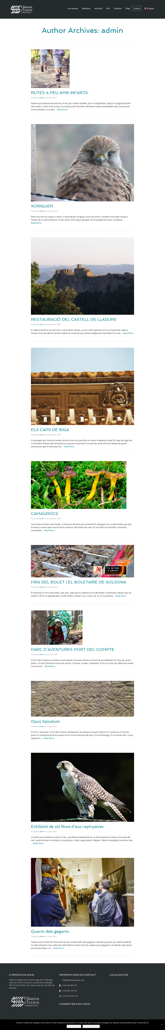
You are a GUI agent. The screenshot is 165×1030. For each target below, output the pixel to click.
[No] (161, 1024)
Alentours (86, 8)
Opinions (118, 8)
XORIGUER (42, 206)
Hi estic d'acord (74, 1026)
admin (41, 97)
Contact (136, 8)
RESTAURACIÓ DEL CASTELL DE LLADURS (73, 319)
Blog (128, 8)
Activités (98, 8)
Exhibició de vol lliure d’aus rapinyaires (67, 826)
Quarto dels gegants (50, 931)
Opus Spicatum (45, 721)
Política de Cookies (91, 1026)
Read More (62, 109)
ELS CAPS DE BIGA (50, 429)
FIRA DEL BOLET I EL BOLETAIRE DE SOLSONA (78, 582)
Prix (108, 8)
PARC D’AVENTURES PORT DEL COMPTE (72, 649)
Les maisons (73, 8)
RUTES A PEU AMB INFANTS (59, 92)
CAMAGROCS (44, 513)
